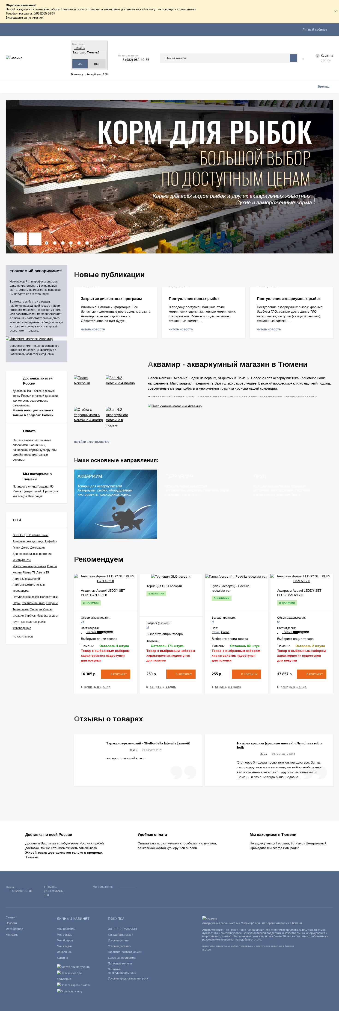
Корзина (62, 957)
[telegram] (147, 886)
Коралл (52, 566)
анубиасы (45, 609)
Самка (225, 632)
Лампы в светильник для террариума (29, 587)
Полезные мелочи (120, 963)
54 (278, 621)
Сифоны (52, 603)
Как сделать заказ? (120, 934)
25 (82, 621)
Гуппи (16, 547)
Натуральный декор (26, 597)
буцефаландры (47, 615)
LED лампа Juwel (37, 535)
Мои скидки (64, 946)
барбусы (30, 615)
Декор (25, 547)
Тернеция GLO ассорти (164, 586)
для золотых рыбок (33, 621)
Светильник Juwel (33, 603)
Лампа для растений (26, 578)
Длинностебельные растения (32, 553)
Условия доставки (119, 946)
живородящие (22, 628)
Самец (216, 632)
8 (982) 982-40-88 (135, 60)
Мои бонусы (65, 940)
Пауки (17, 603)
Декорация (37, 547)
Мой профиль (66, 929)
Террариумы (21, 609)
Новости (11, 923)
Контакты (12, 934)
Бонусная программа (122, 957)
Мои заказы (64, 934)
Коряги (17, 572)
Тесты (34, 609)
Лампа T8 (29, 572)
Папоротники (49, 597)
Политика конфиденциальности (122, 971)
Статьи (10, 917)
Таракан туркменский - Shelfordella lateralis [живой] (148, 743)
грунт (16, 621)
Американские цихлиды (28, 541)
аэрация (18, 615)
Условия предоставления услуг (128, 978)
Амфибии (51, 541)
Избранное (64, 952)
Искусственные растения (29, 566)
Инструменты (22, 560)
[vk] (142, 886)
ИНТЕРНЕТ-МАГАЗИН (122, 929)
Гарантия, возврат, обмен (125, 952)
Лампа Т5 (42, 572)
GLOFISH (19, 535)
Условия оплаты (118, 940)
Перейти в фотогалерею (92, 442)
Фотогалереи (14, 929)
